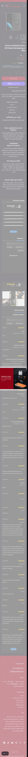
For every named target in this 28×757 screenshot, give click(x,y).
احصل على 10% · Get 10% (5, 379)
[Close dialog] (26, 369)
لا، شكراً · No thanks (3, 380)
